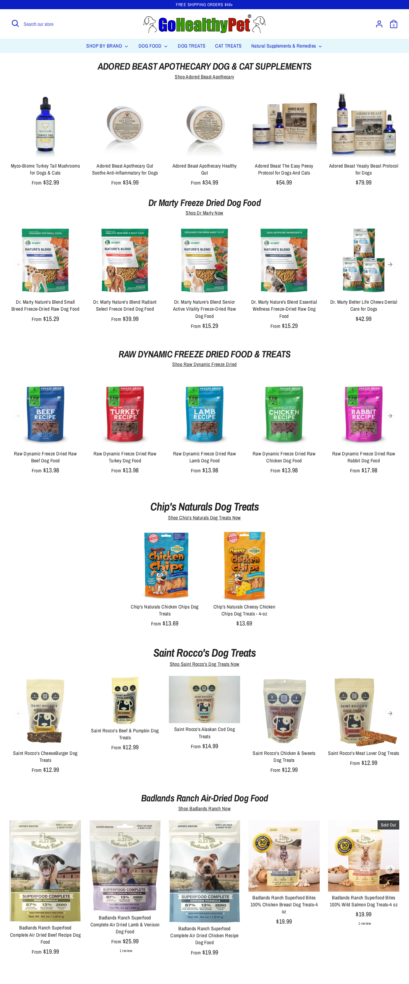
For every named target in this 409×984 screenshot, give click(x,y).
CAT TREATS (228, 45)
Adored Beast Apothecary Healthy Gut (205, 169)
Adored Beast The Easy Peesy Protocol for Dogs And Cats (284, 169)
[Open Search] (15, 23)
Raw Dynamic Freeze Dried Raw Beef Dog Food (45, 457)
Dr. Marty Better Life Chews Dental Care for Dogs (363, 305)
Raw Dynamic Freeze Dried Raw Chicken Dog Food (284, 457)
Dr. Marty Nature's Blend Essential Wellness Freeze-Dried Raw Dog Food (284, 308)
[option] (41, 279)
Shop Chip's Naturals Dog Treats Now (204, 517)
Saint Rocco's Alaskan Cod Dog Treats (204, 733)
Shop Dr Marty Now (204, 212)
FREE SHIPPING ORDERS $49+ (204, 5)
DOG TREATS (192, 45)
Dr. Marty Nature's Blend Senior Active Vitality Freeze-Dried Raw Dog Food (204, 308)
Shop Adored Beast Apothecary (204, 76)
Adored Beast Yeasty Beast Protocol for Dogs (363, 169)
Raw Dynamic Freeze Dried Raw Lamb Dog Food (204, 457)
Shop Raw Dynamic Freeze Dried (204, 364)
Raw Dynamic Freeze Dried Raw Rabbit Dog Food (363, 457)
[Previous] (19, 264)
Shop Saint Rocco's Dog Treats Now (205, 664)
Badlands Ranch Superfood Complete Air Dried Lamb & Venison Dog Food (125, 924)
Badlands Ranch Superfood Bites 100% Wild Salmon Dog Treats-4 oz (364, 901)
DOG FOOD (151, 45)
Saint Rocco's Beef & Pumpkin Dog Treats (125, 734)
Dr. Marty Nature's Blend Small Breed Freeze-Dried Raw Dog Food (45, 305)
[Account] (379, 24)
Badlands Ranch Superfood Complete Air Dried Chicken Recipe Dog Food (204, 935)
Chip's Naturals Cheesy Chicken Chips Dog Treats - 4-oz (244, 610)
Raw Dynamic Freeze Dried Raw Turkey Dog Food (125, 457)
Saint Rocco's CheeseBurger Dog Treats (45, 757)
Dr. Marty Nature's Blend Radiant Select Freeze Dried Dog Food (124, 305)
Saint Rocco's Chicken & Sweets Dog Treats (284, 757)
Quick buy (45, 150)
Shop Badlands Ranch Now (204, 808)
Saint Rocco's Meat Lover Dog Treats (363, 753)
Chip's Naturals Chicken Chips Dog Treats (165, 610)
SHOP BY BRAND (104, 45)
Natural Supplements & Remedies (284, 45)
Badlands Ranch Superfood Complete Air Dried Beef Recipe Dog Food (45, 934)
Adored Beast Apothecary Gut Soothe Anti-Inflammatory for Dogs (125, 169)
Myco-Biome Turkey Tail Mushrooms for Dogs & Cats (45, 169)
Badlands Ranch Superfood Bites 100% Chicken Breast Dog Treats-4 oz (284, 904)
